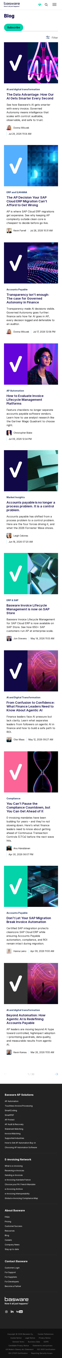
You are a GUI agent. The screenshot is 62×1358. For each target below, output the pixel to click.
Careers (8, 1240)
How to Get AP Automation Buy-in (20, 1143)
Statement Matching (14, 1129)
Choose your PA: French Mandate (20, 1184)
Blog (7, 1235)
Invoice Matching (13, 1133)
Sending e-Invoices (14, 1175)
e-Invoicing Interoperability (17, 1193)
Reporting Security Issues (41, 1353)
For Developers (12, 1281)
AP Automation (11, 1101)
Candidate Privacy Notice (18, 1346)
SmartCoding (11, 1110)
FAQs (7, 1217)
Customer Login (12, 1268)
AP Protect (9, 1119)
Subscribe (13, 27)
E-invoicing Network (18, 1159)
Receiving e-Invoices (14, 1170)
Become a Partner (13, 1286)
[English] (40, 5)
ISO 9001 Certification (46, 1349)
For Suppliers (11, 1277)
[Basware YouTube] (19, 1311)
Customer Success (13, 1226)
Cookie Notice (16, 1338)
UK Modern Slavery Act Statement (20, 1349)
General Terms (18, 1342)
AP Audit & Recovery (14, 1124)
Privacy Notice (45, 1338)
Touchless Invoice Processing (19, 1106)
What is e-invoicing (14, 1166)
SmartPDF (9, 1115)
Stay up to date (12, 1249)
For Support (10, 1272)
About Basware (15, 1210)
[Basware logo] (17, 1304)
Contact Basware (16, 1261)
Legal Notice (30, 1338)
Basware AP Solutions (19, 1094)
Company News (12, 1244)
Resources (10, 1231)
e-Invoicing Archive (14, 1189)
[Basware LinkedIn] (12, 1311)
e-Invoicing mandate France (18, 1180)
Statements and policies (42, 1346)
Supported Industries (14, 1138)
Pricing (8, 1221)
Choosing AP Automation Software (21, 1147)
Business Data (34, 1342)
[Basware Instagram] (6, 1311)
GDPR (46, 1342)
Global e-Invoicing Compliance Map (21, 1198)
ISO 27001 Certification (18, 1353)
